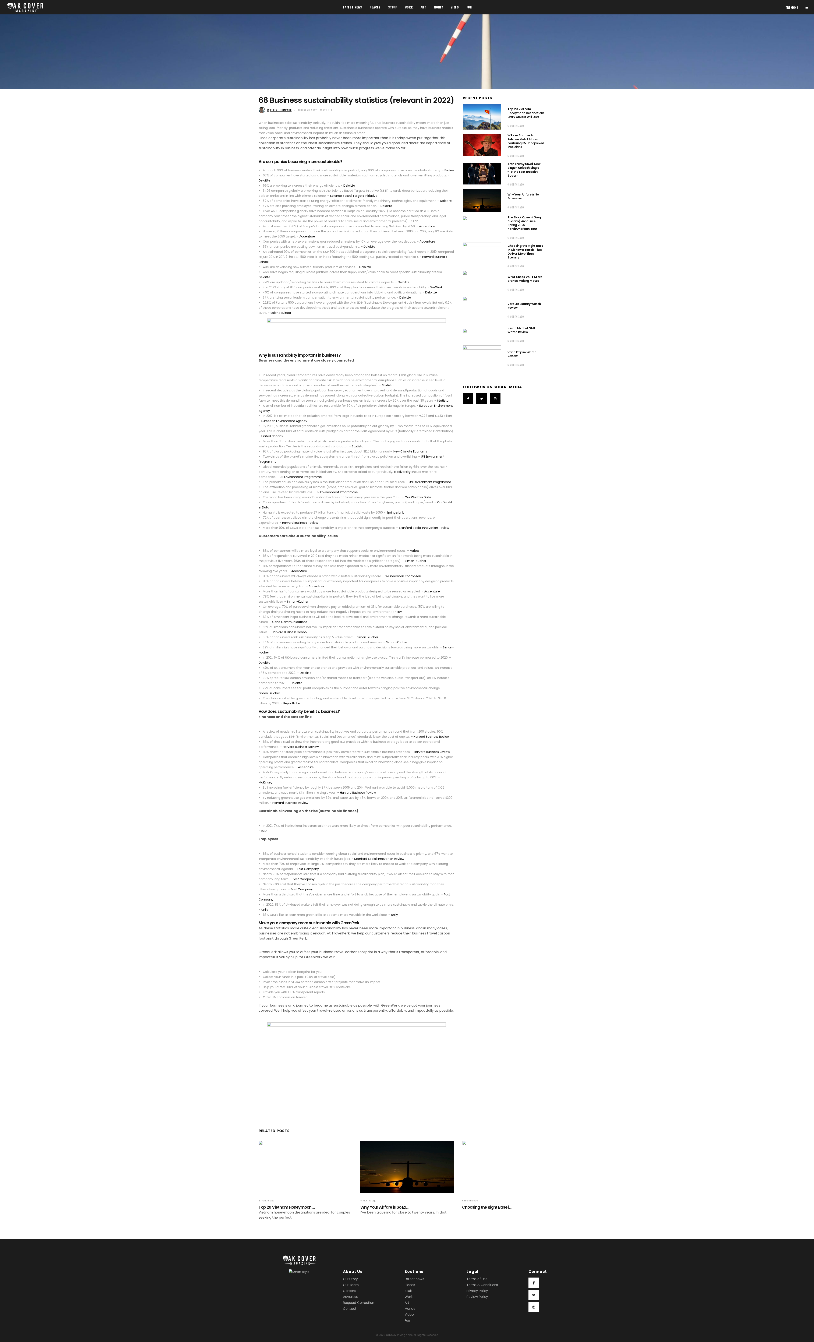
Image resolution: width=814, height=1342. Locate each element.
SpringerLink (395, 512)
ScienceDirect (280, 313)
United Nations (272, 436)
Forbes (449, 170)
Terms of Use (477, 1279)
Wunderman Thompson (403, 576)
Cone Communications (289, 622)
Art (407, 1303)
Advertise (350, 1297)
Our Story (350, 1279)
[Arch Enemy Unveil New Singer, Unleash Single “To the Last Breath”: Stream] (482, 173)
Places (410, 1285)
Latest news (414, 1279)
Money (410, 1309)
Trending (791, 7)
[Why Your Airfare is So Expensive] (482, 200)
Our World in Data (417, 497)
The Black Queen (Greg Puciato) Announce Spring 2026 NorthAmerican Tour (524, 223)
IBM (399, 612)
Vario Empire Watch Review (521, 354)
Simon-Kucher (415, 561)
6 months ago (515, 125)
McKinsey (265, 782)
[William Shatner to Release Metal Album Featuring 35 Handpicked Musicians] (482, 145)
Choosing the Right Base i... (487, 1207)
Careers (349, 1291)
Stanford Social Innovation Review (423, 528)
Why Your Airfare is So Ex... (384, 1207)
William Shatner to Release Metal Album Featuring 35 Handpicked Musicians (525, 141)
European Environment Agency (284, 421)
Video (409, 1315)
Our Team (351, 1285)
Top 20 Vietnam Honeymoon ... (287, 1207)
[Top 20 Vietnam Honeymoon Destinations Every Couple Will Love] (482, 117)
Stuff (409, 1291)
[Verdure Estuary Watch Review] (482, 309)
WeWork (436, 287)
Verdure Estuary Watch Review (524, 306)
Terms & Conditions (482, 1285)
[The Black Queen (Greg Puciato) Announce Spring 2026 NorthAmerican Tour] (482, 227)
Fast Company (307, 869)
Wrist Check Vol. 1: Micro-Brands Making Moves (525, 279)
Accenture (426, 226)
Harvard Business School (289, 632)
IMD (264, 831)
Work (409, 1297)
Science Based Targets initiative (353, 196)
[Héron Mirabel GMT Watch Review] (482, 334)
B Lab (414, 221)
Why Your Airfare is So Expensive (523, 196)
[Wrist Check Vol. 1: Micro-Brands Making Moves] (482, 283)
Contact (350, 1309)
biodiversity (402, 472)
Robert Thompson (279, 110)
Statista (387, 385)
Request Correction (358, 1303)
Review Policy (477, 1297)
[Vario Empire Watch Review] (482, 357)
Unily (264, 910)
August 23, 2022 (307, 110)
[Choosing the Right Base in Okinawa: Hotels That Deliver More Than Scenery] (482, 255)
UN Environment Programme (300, 477)
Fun (407, 1320)
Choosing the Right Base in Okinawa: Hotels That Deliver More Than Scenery (525, 252)
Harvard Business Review (299, 523)
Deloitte (264, 180)
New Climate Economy (410, 451)
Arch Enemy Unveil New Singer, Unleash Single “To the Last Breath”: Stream (523, 170)
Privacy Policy (477, 1291)
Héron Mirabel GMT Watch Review (521, 330)
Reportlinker (292, 703)
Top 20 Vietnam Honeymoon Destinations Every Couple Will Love (525, 113)
